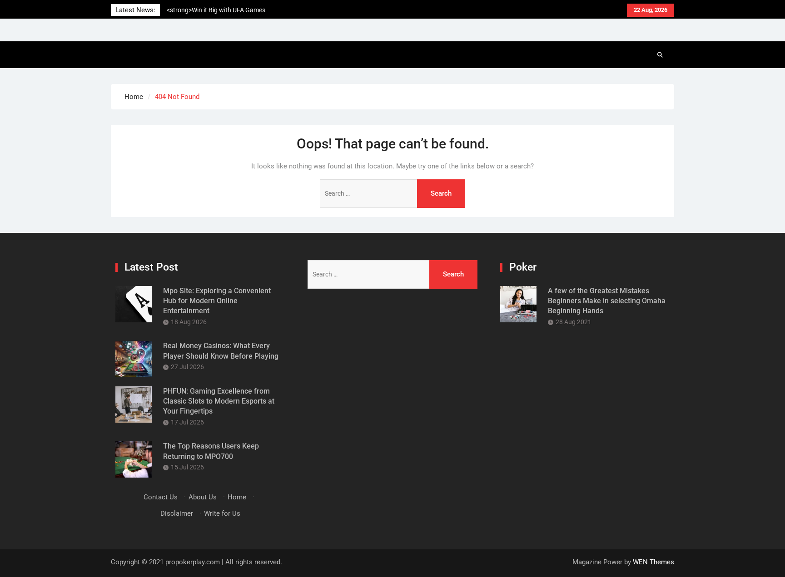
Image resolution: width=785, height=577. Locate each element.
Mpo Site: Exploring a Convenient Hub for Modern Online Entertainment (217, 301)
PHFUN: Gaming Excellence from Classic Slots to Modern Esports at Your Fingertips (218, 401)
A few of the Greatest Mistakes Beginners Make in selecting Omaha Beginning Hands (607, 301)
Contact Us (161, 497)
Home (237, 497)
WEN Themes (653, 562)
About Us (203, 497)
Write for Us (222, 513)
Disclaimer (176, 513)
